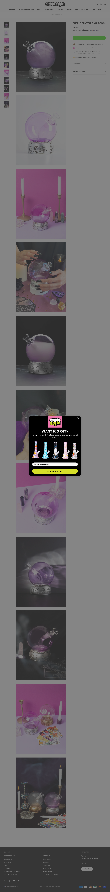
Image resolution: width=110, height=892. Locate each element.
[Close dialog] (78, 418)
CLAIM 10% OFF (55, 471)
